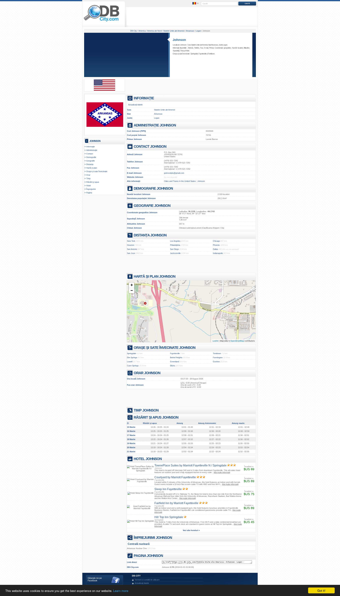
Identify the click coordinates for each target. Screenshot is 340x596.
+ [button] (132, 285)
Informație (90, 147)
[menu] (195, 3)
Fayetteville (202, 54)
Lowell (129, 362)
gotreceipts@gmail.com (174, 173)
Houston (130, 245)
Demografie (91, 157)
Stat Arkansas (213, 45)
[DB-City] (101, 21)
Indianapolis (218, 253)
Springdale (194, 54)
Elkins (172, 366)
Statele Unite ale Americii (164, 110)
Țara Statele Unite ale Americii (197, 45)
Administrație (91, 150)
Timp (182, 51)
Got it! (321, 590)
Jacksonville (175, 253)
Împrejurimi (91, 189)
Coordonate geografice (223, 48)
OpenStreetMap (237, 340)
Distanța (89, 164)
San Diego (174, 249)
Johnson (179, 40)
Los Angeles (175, 241)
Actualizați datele (135, 105)
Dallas (215, 249)
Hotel (187, 51)
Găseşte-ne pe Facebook (95, 579)
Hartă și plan (91, 168)
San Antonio (132, 249)
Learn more (120, 590)
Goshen (216, 362)
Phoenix (216, 245)
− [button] (132, 290)
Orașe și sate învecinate (96, 171)
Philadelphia (175, 245)
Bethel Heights (176, 357)
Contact (89, 154)
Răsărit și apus (92, 182)
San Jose (131, 253)
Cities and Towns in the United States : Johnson (184, 181)
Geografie (90, 161)
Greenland (174, 362)
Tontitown (211, 54)
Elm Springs (132, 357)
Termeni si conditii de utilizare (147, 580)
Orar (88, 175)
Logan (156, 118)
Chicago (216, 241)
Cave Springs (133, 366)
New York (131, 241)
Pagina (89, 193)
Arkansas (158, 114)
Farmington (218, 357)
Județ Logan (223, 45)
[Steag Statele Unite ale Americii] (104, 90)
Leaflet (215, 340)
